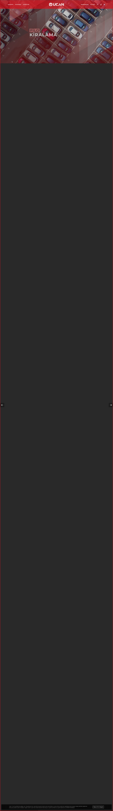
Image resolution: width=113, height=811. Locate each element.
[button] (2, 405)
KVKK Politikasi (70, 807)
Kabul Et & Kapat (98, 807)
